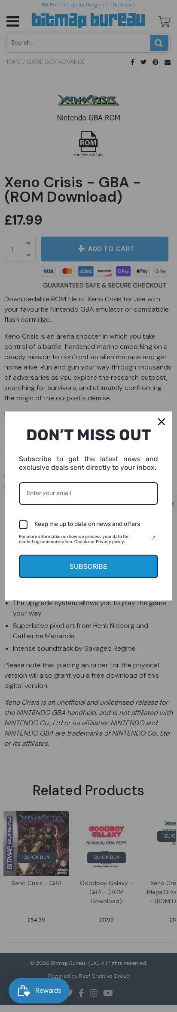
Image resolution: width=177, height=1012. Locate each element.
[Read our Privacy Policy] (153, 538)
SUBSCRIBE (88, 566)
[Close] (161, 421)
